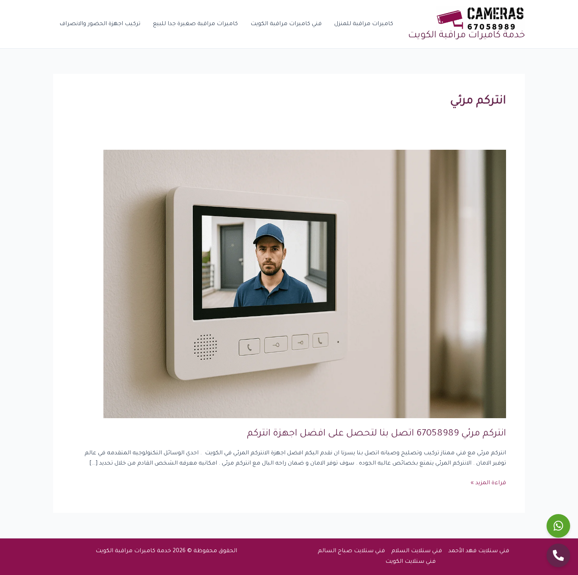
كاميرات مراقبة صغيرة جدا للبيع (195, 24)
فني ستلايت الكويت (410, 562)
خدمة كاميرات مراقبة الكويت (466, 36)
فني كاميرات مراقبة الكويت (286, 24)
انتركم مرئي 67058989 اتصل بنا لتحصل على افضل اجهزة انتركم (376, 434)
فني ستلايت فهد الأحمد (478, 551)
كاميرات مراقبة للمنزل (363, 24)
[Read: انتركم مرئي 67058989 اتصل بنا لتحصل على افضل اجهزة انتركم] (304, 284)
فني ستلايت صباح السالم (351, 551)
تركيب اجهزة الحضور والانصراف (99, 24)
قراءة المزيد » (488, 482)
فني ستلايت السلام (416, 551)
